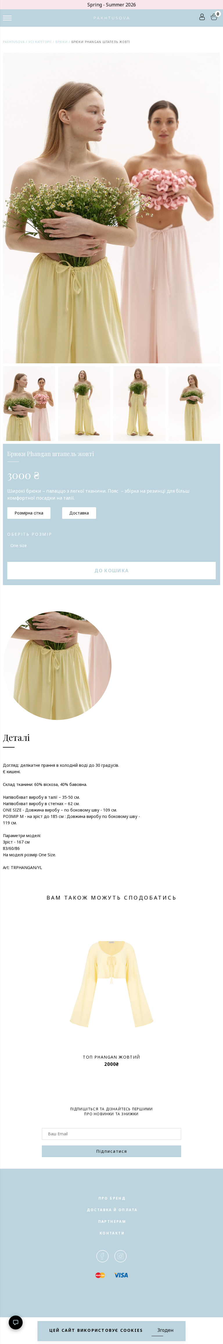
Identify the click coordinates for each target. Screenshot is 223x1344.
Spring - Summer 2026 (111, 4)
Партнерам (112, 1221)
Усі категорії (40, 42)
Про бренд (112, 1198)
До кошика (111, 570)
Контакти (112, 1233)
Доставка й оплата (112, 1209)
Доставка (79, 513)
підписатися (111, 1151)
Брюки (61, 42)
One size (18, 545)
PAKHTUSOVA (14, 42)
